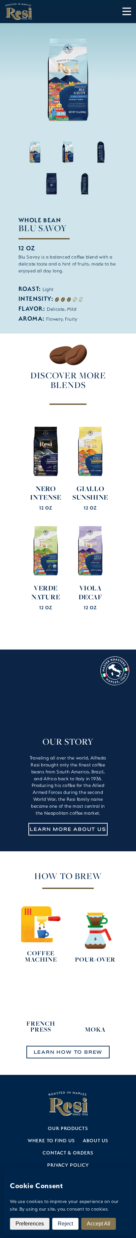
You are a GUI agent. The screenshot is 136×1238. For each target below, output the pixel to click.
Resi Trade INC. (18, 11)
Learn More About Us (68, 829)
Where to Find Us (51, 1140)
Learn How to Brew (68, 1052)
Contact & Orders (68, 1152)
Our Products (68, 1128)
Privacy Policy (68, 1165)
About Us (95, 1140)
